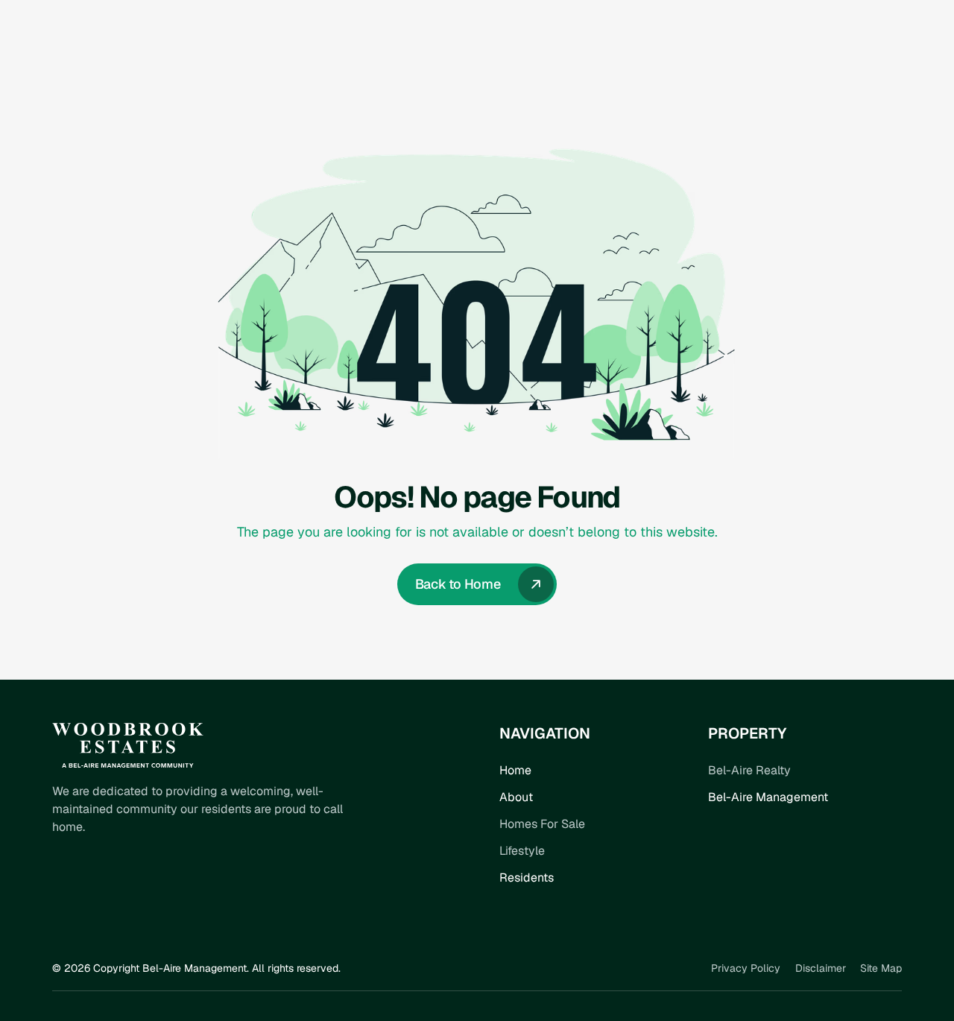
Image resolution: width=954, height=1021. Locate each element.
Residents (526, 877)
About (516, 797)
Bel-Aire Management (768, 797)
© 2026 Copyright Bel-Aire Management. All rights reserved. (196, 968)
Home (515, 770)
